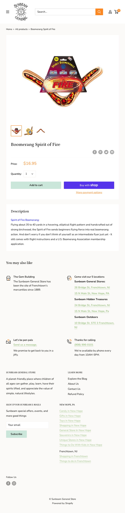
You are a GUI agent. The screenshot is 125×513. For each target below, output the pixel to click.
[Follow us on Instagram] (14, 483)
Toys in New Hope (69, 420)
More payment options (89, 192)
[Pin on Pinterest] (100, 152)
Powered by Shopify (62, 503)
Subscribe (16, 434)
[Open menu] (7, 12)
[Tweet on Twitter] (106, 152)
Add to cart (36, 185)
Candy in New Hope (71, 411)
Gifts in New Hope (70, 416)
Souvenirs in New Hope (73, 435)
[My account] (110, 12)
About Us (73, 384)
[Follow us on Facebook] (8, 483)
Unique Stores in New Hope (75, 440)
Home (9, 29)
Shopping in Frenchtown (73, 456)
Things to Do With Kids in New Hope (80, 445)
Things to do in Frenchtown (75, 461)
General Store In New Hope (75, 430)
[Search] (99, 12)
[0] (116, 12)
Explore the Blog (77, 378)
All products (21, 29)
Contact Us (74, 389)
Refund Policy (76, 394)
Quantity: (16, 174)
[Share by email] (112, 152)
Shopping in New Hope (72, 425)
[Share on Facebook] (95, 152)
